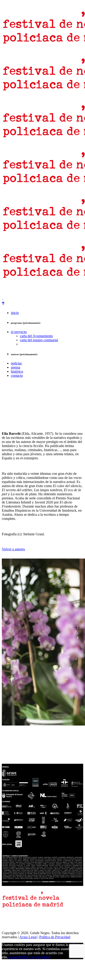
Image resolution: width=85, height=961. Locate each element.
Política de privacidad (34, 957)
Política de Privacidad (54, 937)
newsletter (24, 290)
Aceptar (13, 957)
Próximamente (72, 290)
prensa (7, 290)
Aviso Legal (28, 937)
